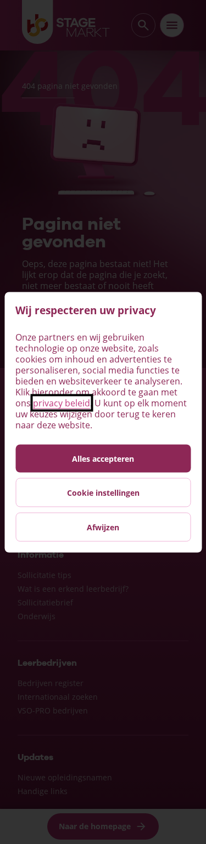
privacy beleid (61, 402)
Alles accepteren (103, 458)
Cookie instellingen (103, 492)
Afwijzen (103, 527)
